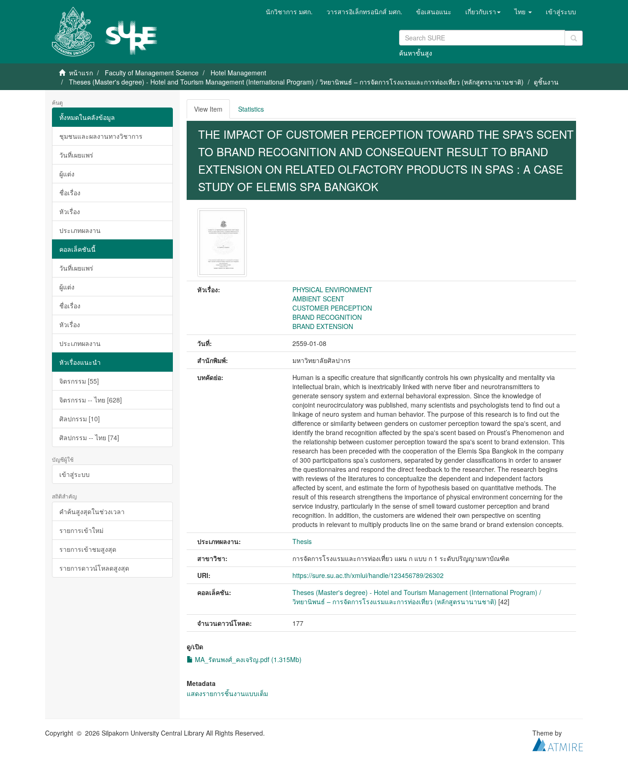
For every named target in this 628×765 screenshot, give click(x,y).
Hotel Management (238, 72)
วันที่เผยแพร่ (76, 154)
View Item (208, 108)
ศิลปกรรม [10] (79, 418)
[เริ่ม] (574, 38)
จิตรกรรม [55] (79, 380)
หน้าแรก (81, 72)
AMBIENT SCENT (318, 298)
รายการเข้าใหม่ (81, 530)
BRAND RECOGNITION (327, 317)
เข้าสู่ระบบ (74, 474)
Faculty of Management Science (152, 72)
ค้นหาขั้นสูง (415, 52)
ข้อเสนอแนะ (433, 11)
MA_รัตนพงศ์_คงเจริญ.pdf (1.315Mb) (247, 659)
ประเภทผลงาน (80, 230)
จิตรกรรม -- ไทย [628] (90, 399)
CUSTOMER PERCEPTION (332, 307)
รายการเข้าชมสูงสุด (87, 549)
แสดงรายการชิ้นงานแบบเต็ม (227, 693)
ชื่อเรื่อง (69, 192)
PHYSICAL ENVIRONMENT (332, 289)
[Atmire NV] (557, 743)
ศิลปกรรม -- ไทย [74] (89, 437)
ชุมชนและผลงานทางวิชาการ (101, 136)
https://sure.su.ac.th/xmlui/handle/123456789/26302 (368, 575)
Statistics (251, 108)
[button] (483, 11)
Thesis (302, 541)
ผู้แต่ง (66, 173)
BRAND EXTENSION (322, 326)
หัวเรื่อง (69, 211)
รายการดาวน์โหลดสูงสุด (94, 567)
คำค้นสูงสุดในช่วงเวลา (92, 511)
